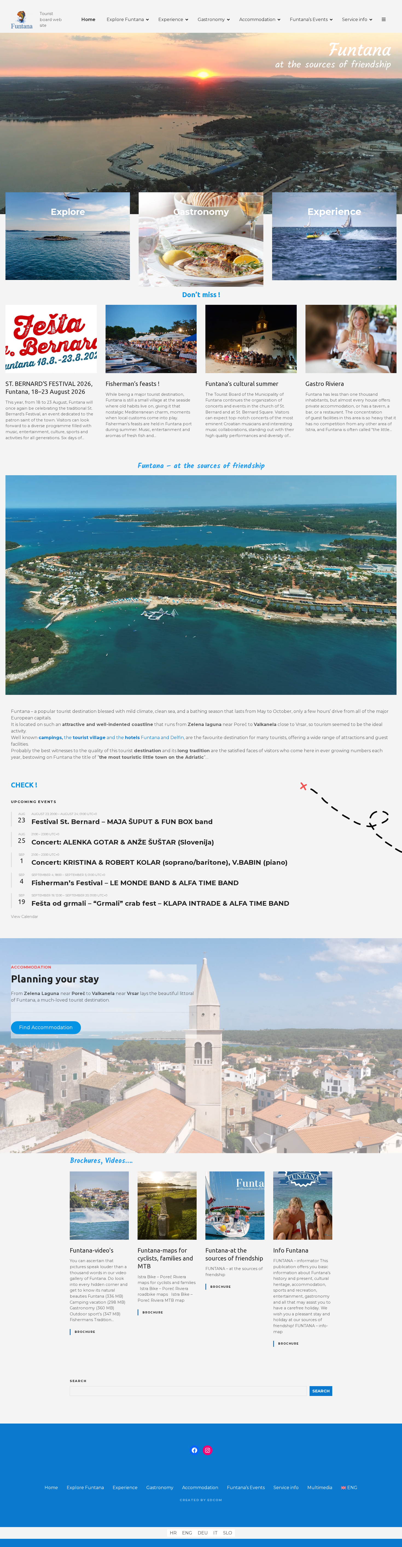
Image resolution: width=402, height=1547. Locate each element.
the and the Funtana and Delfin (111, 737)
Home (88, 19)
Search (78, 1381)
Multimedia (319, 1487)
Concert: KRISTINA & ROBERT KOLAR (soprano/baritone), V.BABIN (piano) (159, 862)
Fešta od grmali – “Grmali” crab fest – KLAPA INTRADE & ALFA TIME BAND (160, 903)
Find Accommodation (46, 1028)
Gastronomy (211, 19)
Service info (354, 19)
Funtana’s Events (309, 19)
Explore (68, 211)
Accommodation (257, 19)
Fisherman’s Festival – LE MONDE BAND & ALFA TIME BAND (135, 883)
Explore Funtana (125, 19)
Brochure (85, 1332)
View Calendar (24, 916)
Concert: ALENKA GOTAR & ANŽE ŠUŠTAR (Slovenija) (122, 842)
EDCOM (214, 1500)
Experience (170, 19)
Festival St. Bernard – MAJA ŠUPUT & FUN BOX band (122, 822)
